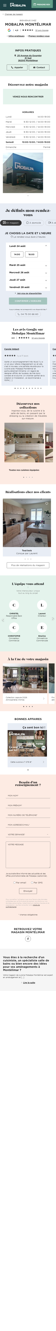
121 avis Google (38, 338)
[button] (28, 246)
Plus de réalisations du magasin (28, 565)
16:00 (31, 254)
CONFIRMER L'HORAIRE (28, 301)
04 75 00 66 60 (29, 314)
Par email (21, 882)
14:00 (17, 254)
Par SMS (38, 882)
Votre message (16, 844)
